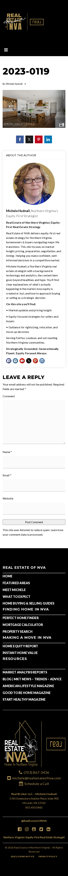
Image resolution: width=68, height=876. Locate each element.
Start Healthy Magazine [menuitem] (24, 699)
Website (8, 498)
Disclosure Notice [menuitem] (22, 856)
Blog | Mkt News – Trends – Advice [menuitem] (32, 679)
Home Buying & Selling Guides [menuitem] (28, 603)
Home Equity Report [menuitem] (20, 646)
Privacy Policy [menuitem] (48, 856)
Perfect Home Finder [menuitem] (21, 618)
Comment (9, 396)
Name (7, 452)
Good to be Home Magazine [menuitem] (27, 693)
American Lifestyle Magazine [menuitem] (28, 686)
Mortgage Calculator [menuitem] (23, 625)
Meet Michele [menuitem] (14, 590)
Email (7, 475)
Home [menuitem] (7, 576)
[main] (34, 302)
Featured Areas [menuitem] (16, 583)
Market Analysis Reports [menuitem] (25, 672)
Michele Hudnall (14, 83)
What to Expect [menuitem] (17, 597)
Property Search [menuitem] (17, 631)
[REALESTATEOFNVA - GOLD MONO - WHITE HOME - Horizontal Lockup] (24, 21)
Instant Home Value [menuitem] (20, 653)
